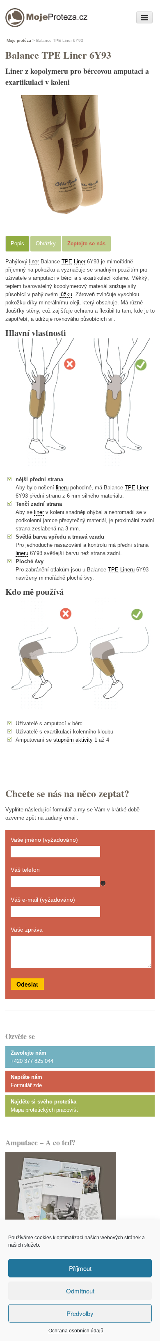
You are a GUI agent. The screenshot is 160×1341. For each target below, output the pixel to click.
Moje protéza (33, 15)
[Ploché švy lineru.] (80, 405)
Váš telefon (25, 869)
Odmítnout (80, 1290)
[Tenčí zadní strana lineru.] (80, 656)
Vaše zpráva (27, 929)
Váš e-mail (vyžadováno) (43, 899)
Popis (17, 243)
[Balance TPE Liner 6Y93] (66, 216)
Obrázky (46, 243)
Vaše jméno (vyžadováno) (44, 839)
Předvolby (80, 1313)
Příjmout (80, 1268)
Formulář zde (26, 1085)
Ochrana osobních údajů (75, 1331)
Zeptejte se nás (86, 243)
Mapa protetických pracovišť (44, 1110)
